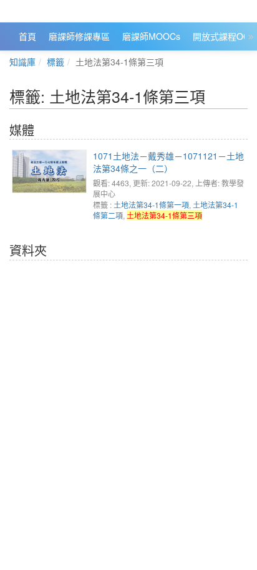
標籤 (55, 61)
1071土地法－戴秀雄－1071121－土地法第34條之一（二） (168, 162)
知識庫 (22, 61)
